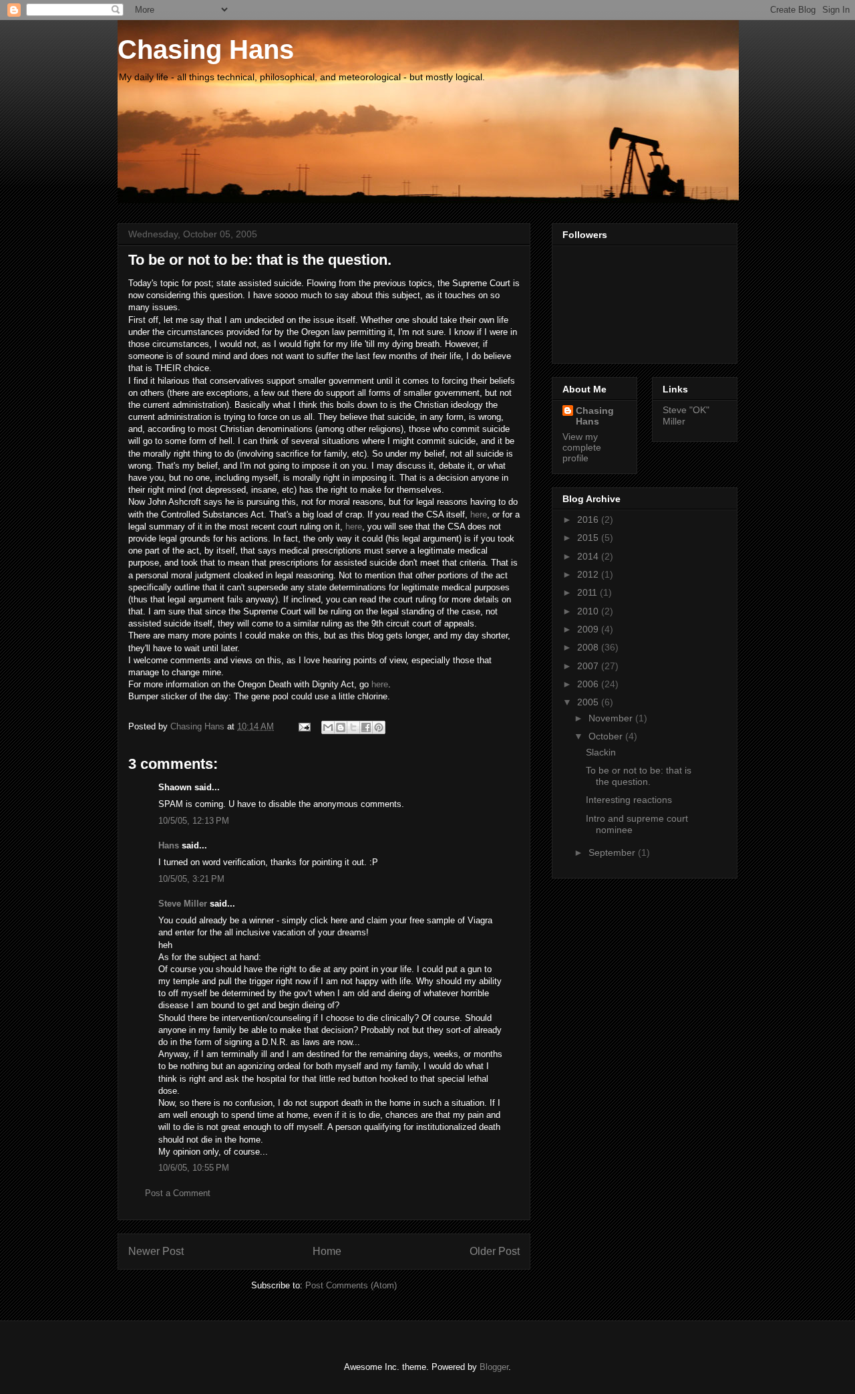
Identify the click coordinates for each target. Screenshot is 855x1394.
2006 (589, 684)
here (478, 514)
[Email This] (328, 727)
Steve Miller (182, 904)
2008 (589, 647)
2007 (589, 666)
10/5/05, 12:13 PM (193, 821)
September (613, 852)
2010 (589, 611)
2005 (589, 702)
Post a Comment (177, 1193)
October (606, 736)
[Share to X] (353, 727)
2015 (589, 537)
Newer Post (156, 1251)
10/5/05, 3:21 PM (191, 879)
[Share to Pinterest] (378, 727)
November (611, 718)
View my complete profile (581, 447)
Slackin (601, 752)
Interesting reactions (629, 799)
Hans (168, 845)
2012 (589, 574)
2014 (589, 556)
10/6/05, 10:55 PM (193, 1168)
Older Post (495, 1251)
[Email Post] (303, 726)
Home (327, 1251)
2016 (589, 519)
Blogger (494, 1367)
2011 (588, 592)
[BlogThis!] (340, 727)
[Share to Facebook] (366, 727)
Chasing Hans (206, 49)
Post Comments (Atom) (351, 1285)
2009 (589, 629)
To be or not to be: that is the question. (638, 776)
